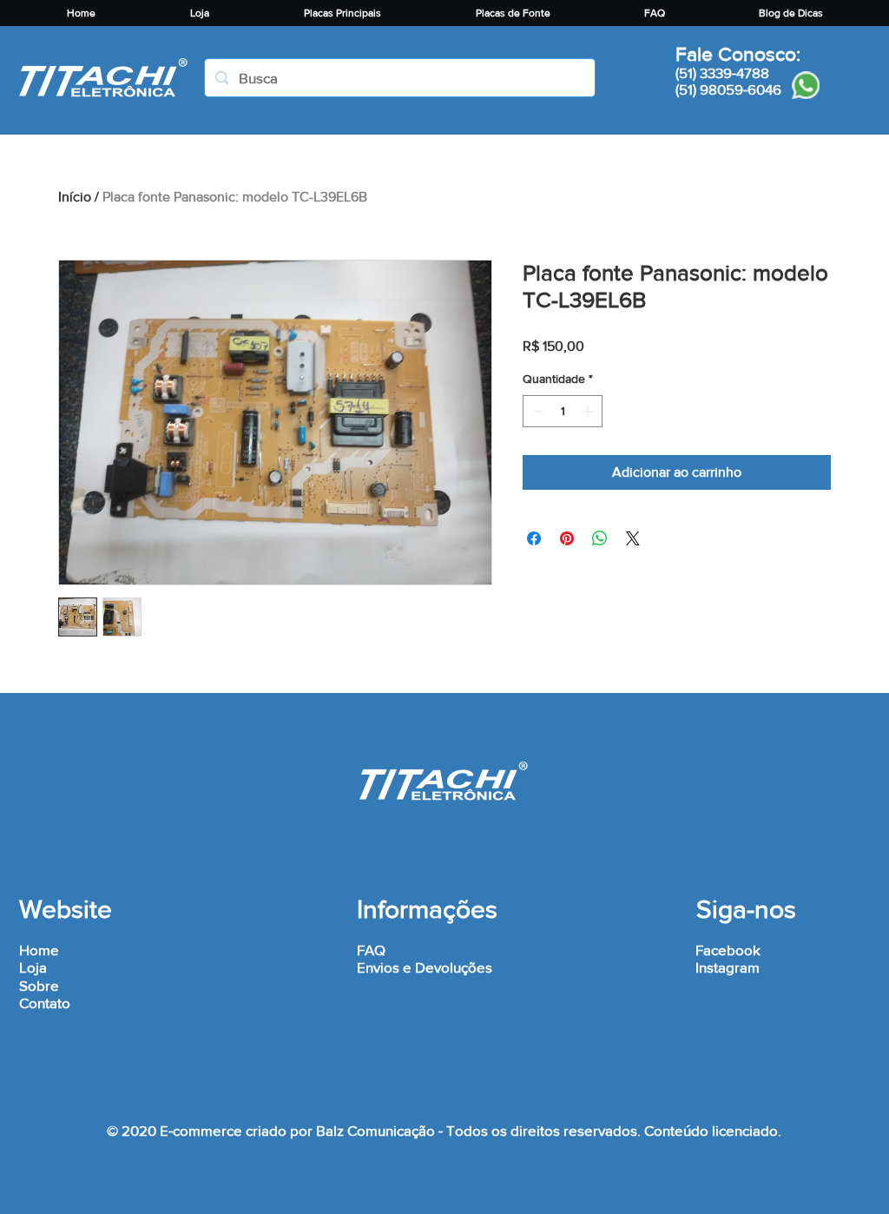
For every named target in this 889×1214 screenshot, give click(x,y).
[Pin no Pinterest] (566, 538)
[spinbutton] (562, 411)
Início (74, 196)
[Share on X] (632, 538)
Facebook (728, 949)
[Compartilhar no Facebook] (534, 538)
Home (39, 949)
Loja (33, 967)
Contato (44, 1002)
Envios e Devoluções (424, 967)
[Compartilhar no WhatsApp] (599, 538)
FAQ (371, 949)
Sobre (39, 985)
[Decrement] (536, 411)
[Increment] (589, 411)
